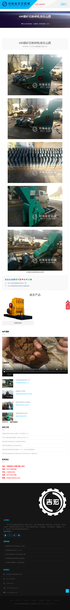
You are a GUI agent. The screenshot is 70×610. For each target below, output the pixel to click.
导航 (62, 4)
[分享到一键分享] (24, 279)
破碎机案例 (42, 23)
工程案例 (35, 23)
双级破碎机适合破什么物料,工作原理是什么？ (15, 433)
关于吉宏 (18, 600)
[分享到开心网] (20, 279)
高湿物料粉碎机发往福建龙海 (19, 286)
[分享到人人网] (14, 279)
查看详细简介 (8, 531)
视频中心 (49, 600)
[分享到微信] (16, 279)
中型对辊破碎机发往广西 (18, 283)
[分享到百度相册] (18, 279)
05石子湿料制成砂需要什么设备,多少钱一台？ (15, 437)
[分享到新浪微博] (10, 279)
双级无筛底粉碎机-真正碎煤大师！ (12, 445)
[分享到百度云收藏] (22, 279)
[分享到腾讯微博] (12, 279)
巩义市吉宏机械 (27, 23)
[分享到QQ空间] (8, 279)
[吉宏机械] (16, 4)
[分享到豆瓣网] (31, 279)
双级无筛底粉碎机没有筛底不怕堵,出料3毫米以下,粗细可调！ (20, 453)
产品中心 (26, 600)
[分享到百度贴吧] (29, 279)
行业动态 (33, 600)
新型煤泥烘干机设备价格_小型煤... (15, 546)
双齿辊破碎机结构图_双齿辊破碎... (15, 558)
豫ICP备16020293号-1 (49, 603)
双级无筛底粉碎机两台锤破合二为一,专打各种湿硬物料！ (19, 449)
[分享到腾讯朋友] (27, 279)
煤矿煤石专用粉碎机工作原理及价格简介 (14, 441)
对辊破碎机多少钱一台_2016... (14, 550)
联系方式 (57, 600)
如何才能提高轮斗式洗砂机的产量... (15, 554)
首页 (11, 600)
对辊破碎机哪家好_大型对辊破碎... (15, 562)
